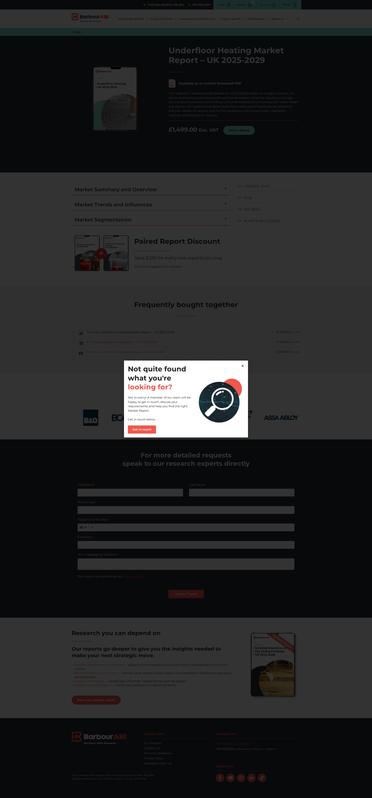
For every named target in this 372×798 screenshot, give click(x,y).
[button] (242, 365)
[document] (186, 399)
